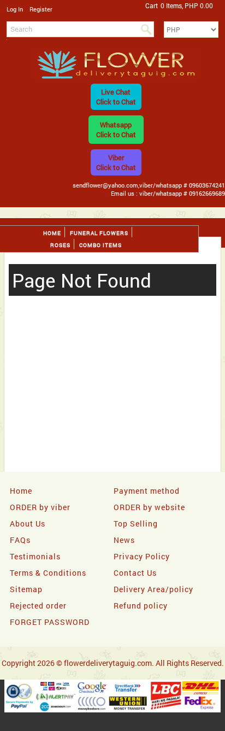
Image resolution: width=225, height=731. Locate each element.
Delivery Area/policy (153, 589)
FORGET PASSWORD (50, 622)
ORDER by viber (40, 507)
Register (40, 9)
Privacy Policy (142, 556)
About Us (27, 523)
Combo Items (100, 245)
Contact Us (135, 573)
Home (52, 233)
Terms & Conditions (48, 573)
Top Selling (136, 523)
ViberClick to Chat (116, 162)
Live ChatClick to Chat (116, 97)
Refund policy (141, 605)
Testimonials (35, 556)
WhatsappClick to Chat (116, 129)
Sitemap (26, 589)
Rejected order (38, 605)
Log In (15, 9)
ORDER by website (149, 507)
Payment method (147, 491)
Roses (60, 245)
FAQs (20, 540)
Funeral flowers (99, 233)
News (124, 540)
